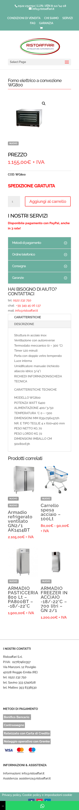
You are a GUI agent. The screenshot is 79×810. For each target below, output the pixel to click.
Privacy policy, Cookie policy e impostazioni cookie (37, 795)
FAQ (32, 23)
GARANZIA (46, 23)
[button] (43, 103)
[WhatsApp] (42, 805)
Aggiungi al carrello (47, 201)
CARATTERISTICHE (27, 317)
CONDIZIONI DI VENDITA (24, 18)
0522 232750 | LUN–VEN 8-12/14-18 (42, 5)
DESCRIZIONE (24, 324)
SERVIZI (67, 18)
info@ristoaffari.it (26, 310)
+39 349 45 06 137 (28, 305)
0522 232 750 (22, 300)
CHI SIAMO (51, 18)
